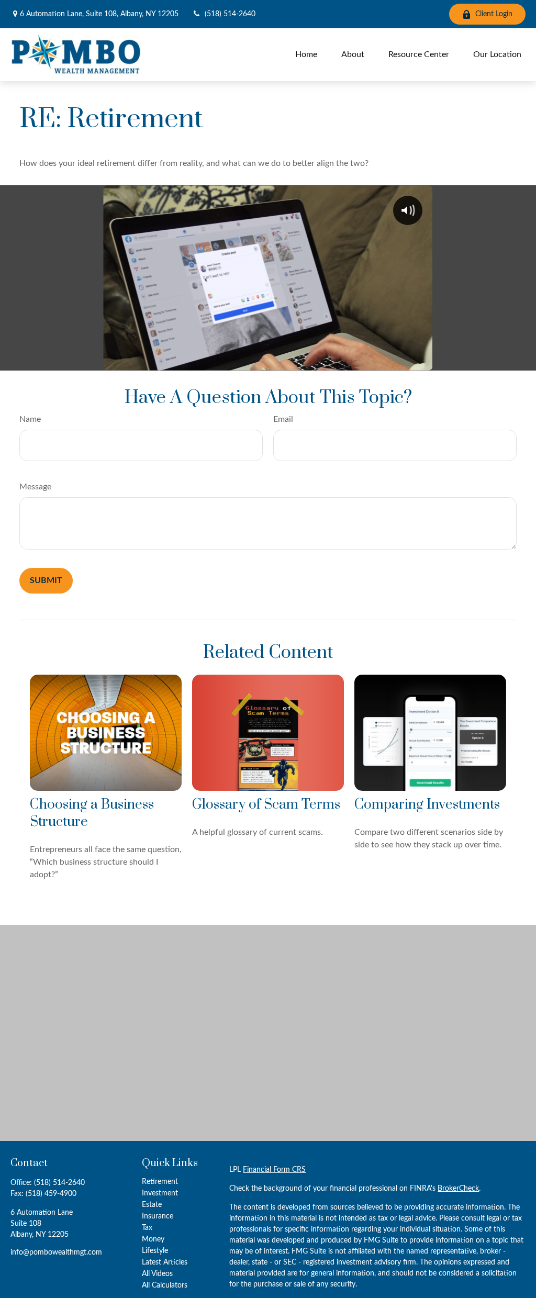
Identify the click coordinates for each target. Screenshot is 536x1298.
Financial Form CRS (274, 1169)
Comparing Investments (427, 804)
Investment (160, 1193)
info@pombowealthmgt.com (56, 1252)
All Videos (157, 1274)
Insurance (157, 1216)
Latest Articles (164, 1262)
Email (283, 419)
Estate (152, 1205)
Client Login (493, 14)
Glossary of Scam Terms (266, 804)
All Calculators (164, 1285)
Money (153, 1239)
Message (35, 487)
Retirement (160, 1181)
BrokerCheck (458, 1188)
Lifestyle (155, 1251)
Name (30, 419)
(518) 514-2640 (230, 14)
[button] (306, 55)
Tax (147, 1228)
